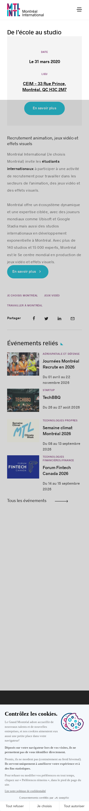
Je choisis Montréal (22, 295)
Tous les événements (27, 500)
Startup (49, 390)
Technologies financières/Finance (58, 458)
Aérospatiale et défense (61, 353)
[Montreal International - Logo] (25, 10)
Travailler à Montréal (25, 305)
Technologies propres (60, 420)
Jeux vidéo (52, 295)
